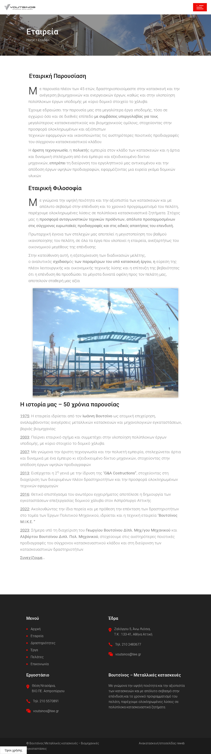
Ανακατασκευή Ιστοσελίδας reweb (162, 743)
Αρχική (36, 629)
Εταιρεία (37, 636)
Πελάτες (37, 657)
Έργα (34, 650)
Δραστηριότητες (43, 643)
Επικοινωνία (40, 664)
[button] (13, 750)
